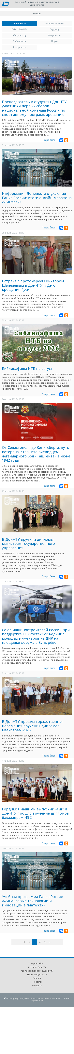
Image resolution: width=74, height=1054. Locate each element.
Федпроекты (19, 47)
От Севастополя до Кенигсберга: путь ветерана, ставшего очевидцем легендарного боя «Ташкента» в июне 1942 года (36, 454)
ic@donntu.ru (37, 1000)
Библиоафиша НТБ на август (27, 368)
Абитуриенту (19, 35)
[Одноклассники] (66, 140)
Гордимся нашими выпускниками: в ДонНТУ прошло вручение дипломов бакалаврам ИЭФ (35, 813)
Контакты (37, 985)
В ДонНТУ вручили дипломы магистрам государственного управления (28, 543)
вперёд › (56, 942)
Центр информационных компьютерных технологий (32, 998)
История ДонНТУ (37, 966)
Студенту (54, 29)
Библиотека (19, 41)
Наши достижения (54, 23)
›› (62, 942)
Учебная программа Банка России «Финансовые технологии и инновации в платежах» (32, 900)
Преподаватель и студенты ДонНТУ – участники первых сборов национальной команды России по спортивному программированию (35, 108)
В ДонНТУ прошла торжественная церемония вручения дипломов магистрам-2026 (32, 725)
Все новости (25, 23)
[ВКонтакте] (61, 140)
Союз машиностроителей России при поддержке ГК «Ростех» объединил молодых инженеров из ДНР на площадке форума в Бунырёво (36, 636)
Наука (54, 41)
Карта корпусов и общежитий (37, 970)
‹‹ (16, 942)
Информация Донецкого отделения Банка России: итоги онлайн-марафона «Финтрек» (37, 197)
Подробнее (48, 140)
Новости (37, 981)
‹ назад (20, 942)
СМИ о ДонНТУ (19, 29)
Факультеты (54, 35)
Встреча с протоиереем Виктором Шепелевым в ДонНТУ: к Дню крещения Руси (33, 285)
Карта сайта (37, 963)
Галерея (37, 977)
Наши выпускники (37, 974)
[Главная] (5, 4)
